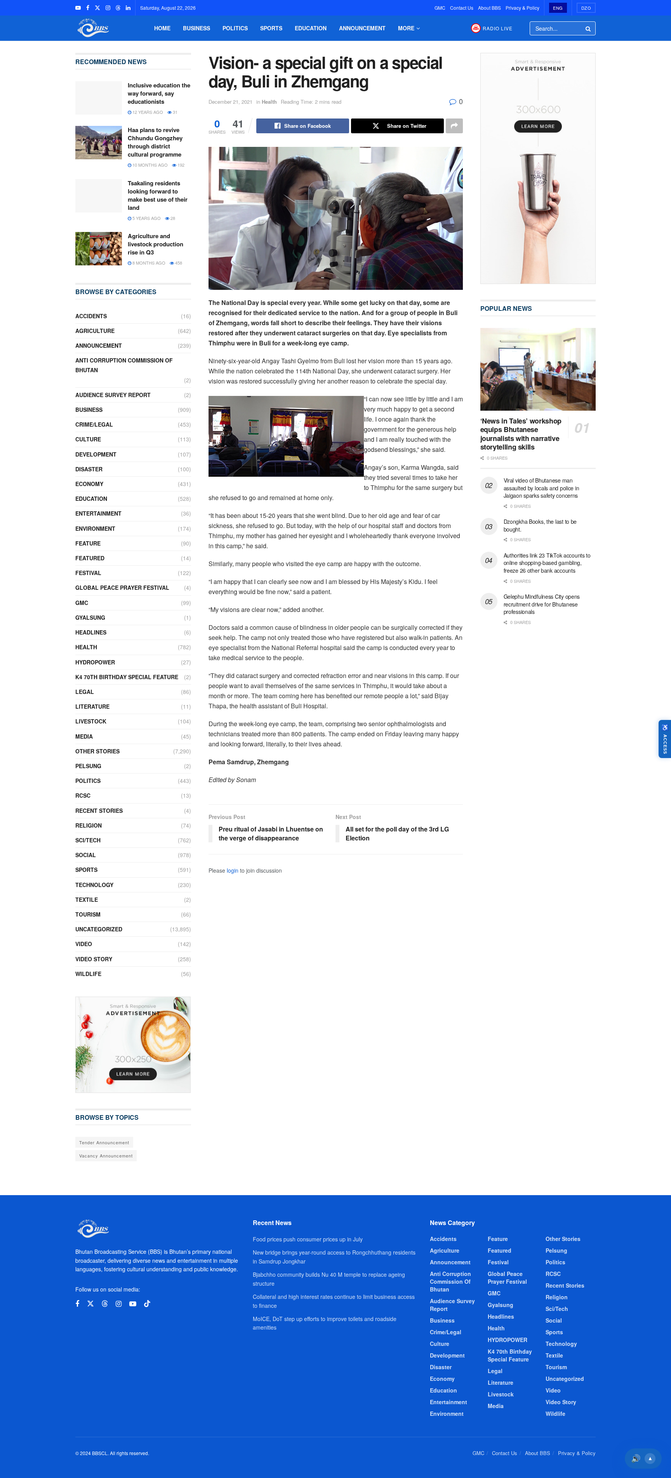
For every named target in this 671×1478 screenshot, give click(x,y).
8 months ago (148, 263)
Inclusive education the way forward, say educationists (159, 93)
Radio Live (498, 28)
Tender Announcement (104, 1142)
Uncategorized (98, 929)
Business (196, 28)
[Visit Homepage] (92, 28)
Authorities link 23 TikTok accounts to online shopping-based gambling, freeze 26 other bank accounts (547, 562)
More (406, 28)
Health (269, 101)
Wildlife (88, 974)
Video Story (93, 959)
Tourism (88, 914)
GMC (440, 7)
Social (85, 855)
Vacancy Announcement (106, 1155)
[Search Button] (589, 28)
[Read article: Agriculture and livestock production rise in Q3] (98, 248)
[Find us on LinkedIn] (128, 8)
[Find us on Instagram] (108, 8)
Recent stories (99, 810)
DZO (586, 8)
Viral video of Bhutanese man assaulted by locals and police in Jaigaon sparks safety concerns (541, 487)
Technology (94, 885)
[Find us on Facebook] (87, 8)
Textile (86, 899)
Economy (89, 484)
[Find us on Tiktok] (147, 1303)
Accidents (91, 316)
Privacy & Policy (522, 7)
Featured (89, 558)
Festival (88, 573)
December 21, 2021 (230, 101)
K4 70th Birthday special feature (126, 677)
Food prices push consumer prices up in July (308, 1239)
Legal (84, 691)
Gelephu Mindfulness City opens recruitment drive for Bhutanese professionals (542, 604)
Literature (92, 706)
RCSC (82, 795)
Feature (88, 543)
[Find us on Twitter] (97, 8)
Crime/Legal (94, 424)
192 (180, 165)
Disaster (89, 469)
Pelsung (88, 766)
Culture (88, 439)
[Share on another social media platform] (454, 126)
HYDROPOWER (95, 662)
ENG (558, 8)
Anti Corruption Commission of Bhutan (124, 365)
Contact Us (461, 7)
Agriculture (95, 331)
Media (84, 736)
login (232, 870)
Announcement (362, 28)
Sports (271, 28)
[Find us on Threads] (118, 8)
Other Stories (97, 751)
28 (172, 218)
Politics (235, 28)
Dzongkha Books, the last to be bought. (540, 525)
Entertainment (98, 513)
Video (83, 944)
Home (162, 28)
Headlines (90, 632)
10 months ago (149, 165)
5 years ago (146, 218)
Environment (95, 528)
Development (95, 454)
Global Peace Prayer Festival (122, 587)
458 (178, 263)
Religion (88, 825)
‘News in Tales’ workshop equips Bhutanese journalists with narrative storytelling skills (520, 434)
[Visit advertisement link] (133, 1045)
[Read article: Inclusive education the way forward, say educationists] (98, 98)
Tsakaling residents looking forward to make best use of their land (158, 195)
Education (311, 28)
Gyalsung (90, 617)
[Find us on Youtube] (78, 8)
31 (174, 112)
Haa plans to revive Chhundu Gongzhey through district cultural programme (155, 142)
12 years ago (147, 112)
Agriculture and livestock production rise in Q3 (155, 244)
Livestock (90, 721)
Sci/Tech (88, 840)
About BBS (489, 7)
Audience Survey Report (113, 395)
